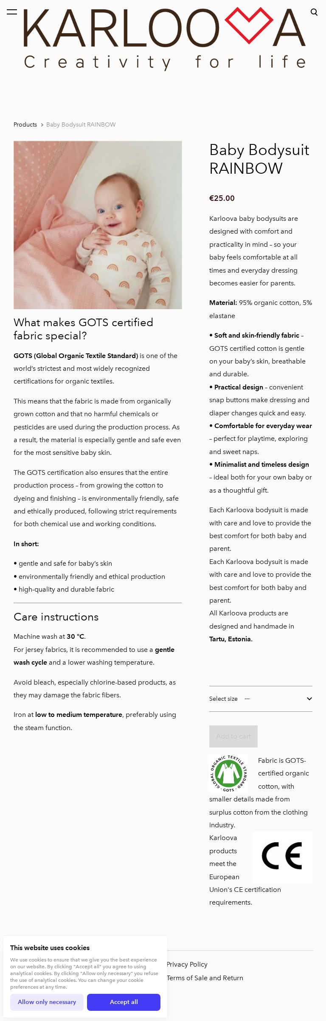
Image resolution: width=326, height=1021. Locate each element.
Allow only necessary (47, 1002)
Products (25, 124)
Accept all (124, 1002)
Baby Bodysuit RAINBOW (81, 124)
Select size (223, 698)
